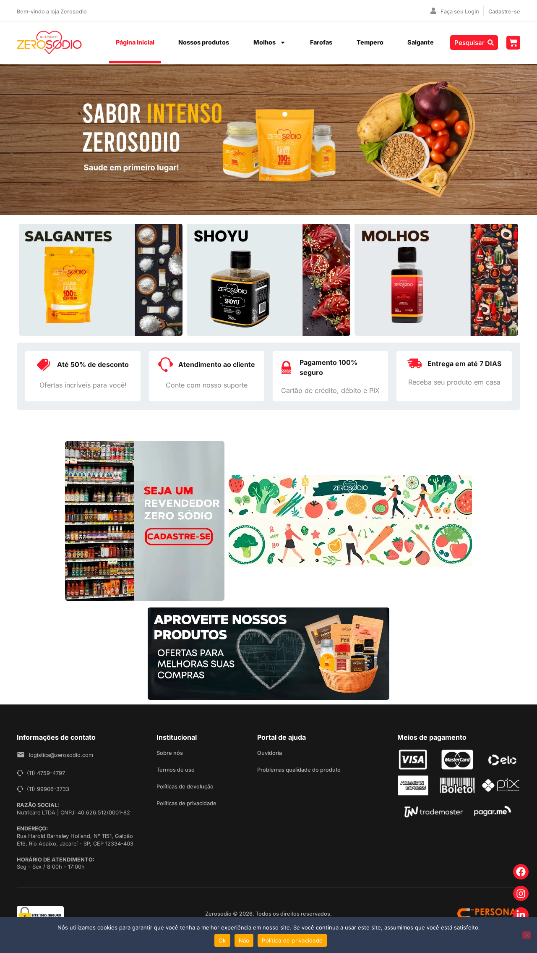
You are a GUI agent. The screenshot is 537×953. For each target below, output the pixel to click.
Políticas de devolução (185, 786)
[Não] (526, 935)
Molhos (264, 42)
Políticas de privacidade (186, 803)
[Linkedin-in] (521, 915)
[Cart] (513, 43)
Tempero (370, 42)
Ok (222, 940)
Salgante (420, 42)
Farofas (321, 42)
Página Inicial (135, 42)
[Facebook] (521, 872)
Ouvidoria (269, 753)
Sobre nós (169, 753)
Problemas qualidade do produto (299, 770)
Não (244, 940)
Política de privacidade (292, 940)
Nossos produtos (203, 42)
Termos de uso (175, 770)
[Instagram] (521, 893)
